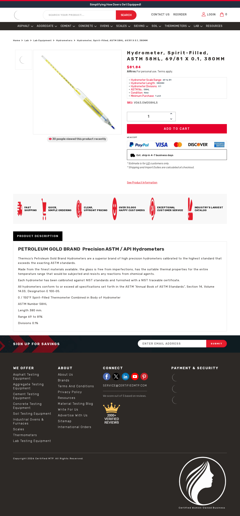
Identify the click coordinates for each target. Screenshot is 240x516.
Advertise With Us (73, 415)
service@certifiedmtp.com (125, 385)
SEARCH (126, 15)
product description (37, 236)
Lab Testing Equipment (32, 441)
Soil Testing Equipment (32, 413)
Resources (214, 26)
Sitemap (65, 421)
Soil (155, 26)
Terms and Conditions (76, 386)
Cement (66, 26)
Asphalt (23, 26)
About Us (65, 374)
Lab (196, 26)
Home (16, 40)
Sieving (139, 26)
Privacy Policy (70, 392)
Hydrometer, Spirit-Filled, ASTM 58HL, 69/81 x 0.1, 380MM (112, 40)
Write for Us (68, 409)
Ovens (104, 26)
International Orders (75, 427)
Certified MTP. (45, 458)
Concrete (86, 26)
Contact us (160, 14)
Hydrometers (64, 40)
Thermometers (176, 26)
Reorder (180, 14)
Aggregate (45, 26)
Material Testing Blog (75, 403)
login (211, 14)
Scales (121, 26)
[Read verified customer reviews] (135, 414)
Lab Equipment (42, 40)
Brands (64, 380)
